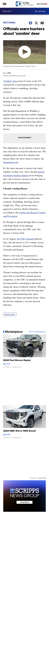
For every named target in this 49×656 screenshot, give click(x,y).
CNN (9, 73)
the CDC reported (25, 238)
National (9, 22)
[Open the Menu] (4, 4)
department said (10, 162)
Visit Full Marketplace (37, 332)
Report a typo (10, 314)
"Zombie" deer (10, 80)
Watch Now (41, 4)
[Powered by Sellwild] (42, 478)
